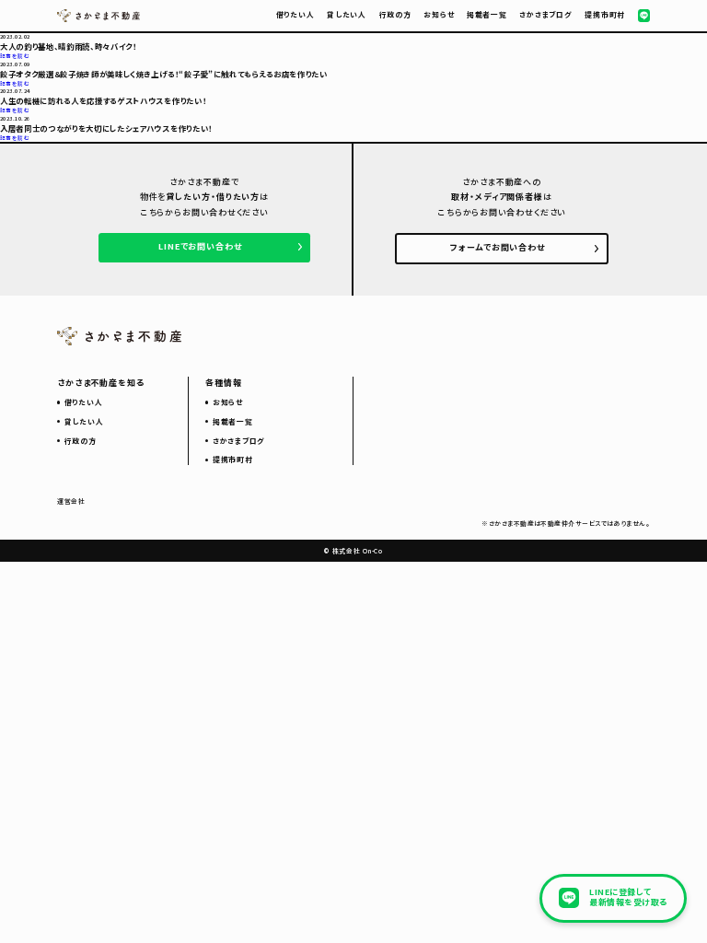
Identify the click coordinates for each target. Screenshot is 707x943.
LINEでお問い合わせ (200, 246)
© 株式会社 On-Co (353, 550)
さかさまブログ (546, 14)
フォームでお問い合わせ (497, 247)
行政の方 (395, 14)
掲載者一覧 (487, 14)
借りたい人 (295, 14)
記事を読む (14, 56)
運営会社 (71, 501)
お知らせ (438, 14)
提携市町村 (605, 14)
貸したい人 (346, 14)
